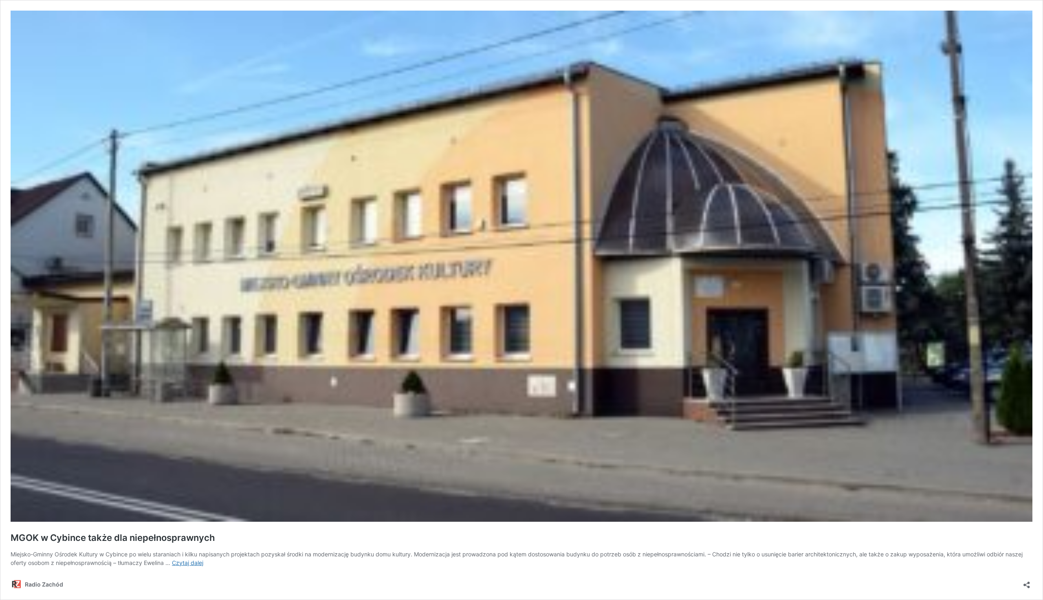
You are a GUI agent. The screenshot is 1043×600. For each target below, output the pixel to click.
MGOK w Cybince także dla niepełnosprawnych (113, 537)
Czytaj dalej (187, 562)
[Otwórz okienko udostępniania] (1026, 582)
